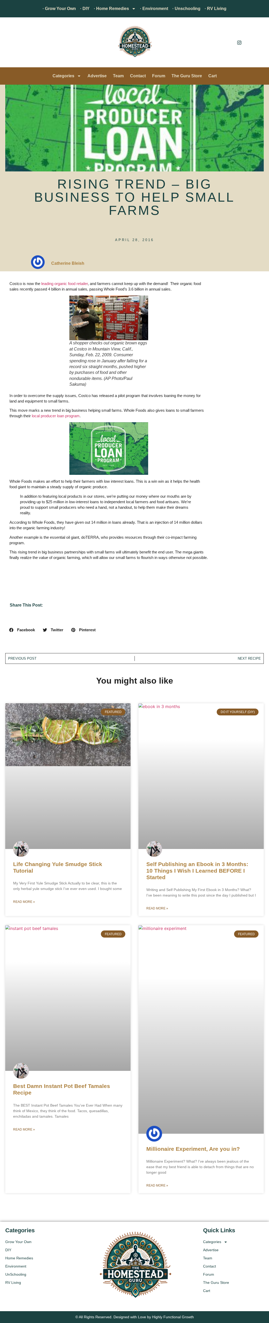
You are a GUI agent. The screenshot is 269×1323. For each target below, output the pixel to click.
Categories (63, 76)
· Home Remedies (111, 8)
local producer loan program (56, 416)
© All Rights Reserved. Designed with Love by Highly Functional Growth (134, 1317)
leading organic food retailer (64, 283)
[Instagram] (239, 42)
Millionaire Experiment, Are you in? (193, 1149)
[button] (12, 43)
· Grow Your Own (59, 8)
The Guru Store (187, 76)
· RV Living (215, 8)
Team (118, 76)
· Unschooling (186, 8)
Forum (158, 76)
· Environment (154, 8)
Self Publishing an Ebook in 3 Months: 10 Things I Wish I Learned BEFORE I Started (197, 870)
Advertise (97, 76)
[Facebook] (227, 42)
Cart (212, 76)
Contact (138, 76)
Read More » (24, 902)
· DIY (85, 8)
